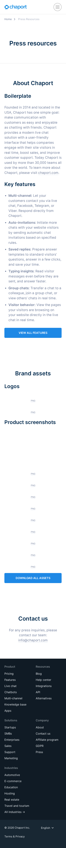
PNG (33, 400)
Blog (39, 673)
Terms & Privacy (14, 836)
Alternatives (44, 698)
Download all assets (33, 578)
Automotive (12, 775)
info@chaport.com (33, 640)
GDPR (39, 746)
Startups (10, 727)
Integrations (44, 686)
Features (10, 680)
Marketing (11, 758)
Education (11, 787)
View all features (33, 333)
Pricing (9, 673)
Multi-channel (13, 698)
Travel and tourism (16, 805)
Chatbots (10, 692)
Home (8, 19)
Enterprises (11, 739)
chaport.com (48, 173)
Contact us (43, 733)
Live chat (10, 686)
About (40, 727)
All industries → (14, 812)
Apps (7, 710)
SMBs (8, 733)
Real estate (11, 799)
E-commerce (12, 781)
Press (39, 752)
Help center (43, 680)
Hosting (9, 793)
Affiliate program (47, 739)
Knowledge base (15, 704)
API (38, 692)
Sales (7, 746)
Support (9, 752)
